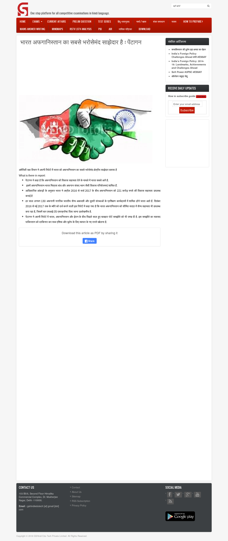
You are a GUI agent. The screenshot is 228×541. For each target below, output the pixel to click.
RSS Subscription (81, 501)
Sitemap (76, 496)
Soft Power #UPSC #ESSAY (187, 72)
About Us (76, 492)
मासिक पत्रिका (125, 29)
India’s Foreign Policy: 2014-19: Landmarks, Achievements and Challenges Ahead (189, 64)
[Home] (23, 6)
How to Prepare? (193, 21)
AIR (110, 29)
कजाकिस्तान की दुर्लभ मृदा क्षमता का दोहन (189, 49)
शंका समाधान (159, 21)
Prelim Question (82, 21)
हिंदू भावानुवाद (124, 21)
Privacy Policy (79, 505)
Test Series (104, 21)
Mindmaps (57, 29)
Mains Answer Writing (32, 29)
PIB (100, 29)
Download (144, 29)
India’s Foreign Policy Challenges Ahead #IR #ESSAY (189, 55)
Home (23, 21)
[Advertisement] (89, 71)
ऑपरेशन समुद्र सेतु (180, 76)
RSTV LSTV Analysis (80, 29)
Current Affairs (56, 21)
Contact (76, 487)
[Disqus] (89, 293)
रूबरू (174, 21)
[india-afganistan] (85, 129)
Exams (36, 21)
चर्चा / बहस (141, 21)
